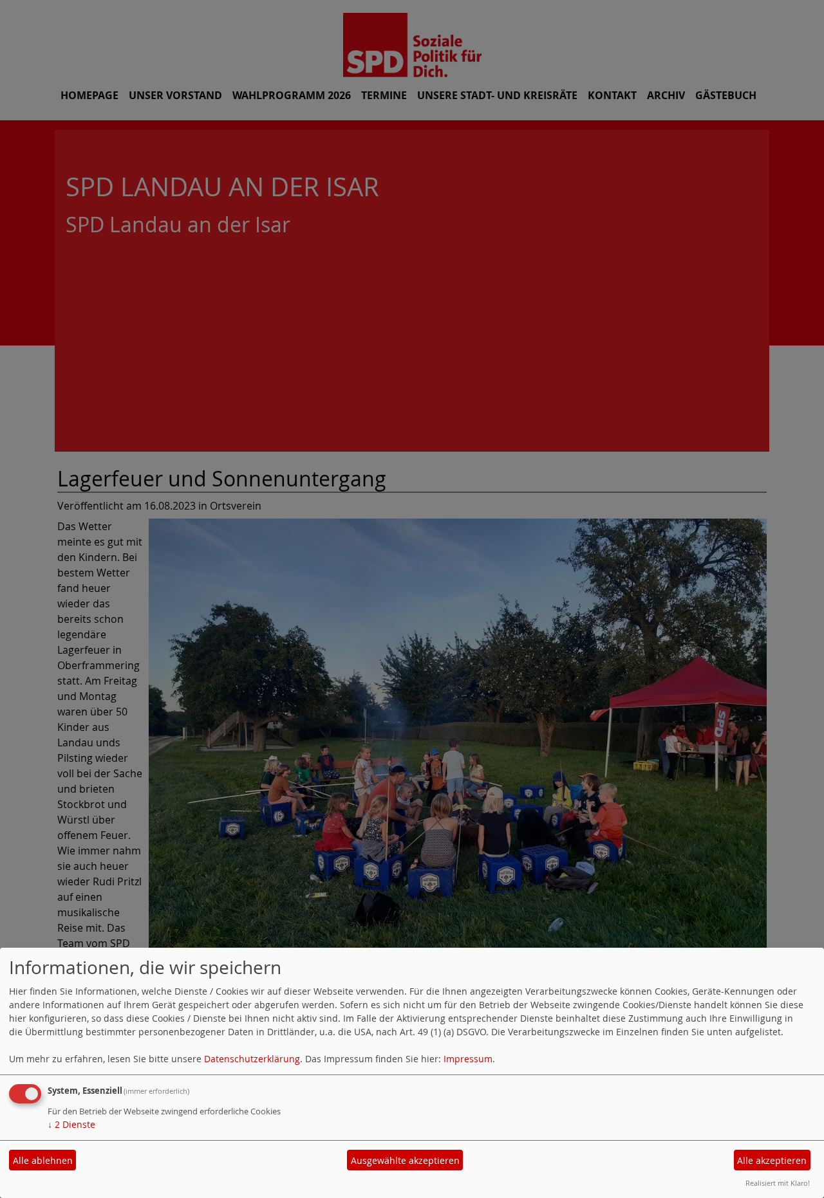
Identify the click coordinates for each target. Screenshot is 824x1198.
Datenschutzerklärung (252, 1059)
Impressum (468, 1059)
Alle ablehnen (43, 1160)
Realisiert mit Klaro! (777, 1183)
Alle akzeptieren (772, 1160)
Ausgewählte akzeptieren (405, 1160)
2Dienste (71, 1124)
